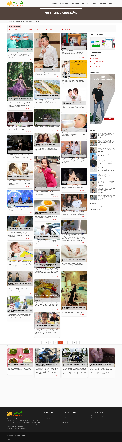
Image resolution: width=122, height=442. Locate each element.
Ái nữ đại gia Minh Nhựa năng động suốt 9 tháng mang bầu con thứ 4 (106, 183)
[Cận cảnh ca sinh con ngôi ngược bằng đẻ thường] (101, 357)
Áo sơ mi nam (96, 207)
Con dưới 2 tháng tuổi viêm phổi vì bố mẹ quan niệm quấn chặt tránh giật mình (45, 265)
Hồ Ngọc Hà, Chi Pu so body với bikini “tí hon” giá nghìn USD (106, 175)
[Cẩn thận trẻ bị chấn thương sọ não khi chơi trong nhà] (19, 223)
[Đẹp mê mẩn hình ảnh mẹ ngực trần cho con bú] (73, 253)
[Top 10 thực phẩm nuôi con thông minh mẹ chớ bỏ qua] (46, 207)
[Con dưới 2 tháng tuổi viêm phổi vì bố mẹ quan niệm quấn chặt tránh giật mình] (46, 257)
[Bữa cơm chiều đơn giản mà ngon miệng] (20, 357)
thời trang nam (68, 422)
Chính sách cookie (19, 435)
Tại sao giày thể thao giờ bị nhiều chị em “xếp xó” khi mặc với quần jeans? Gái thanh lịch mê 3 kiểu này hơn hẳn (106, 197)
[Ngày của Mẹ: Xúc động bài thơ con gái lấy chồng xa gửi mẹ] (73, 96)
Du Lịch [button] (93, 3)
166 (60, 342)
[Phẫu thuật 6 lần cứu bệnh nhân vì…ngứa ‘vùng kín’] (19, 42)
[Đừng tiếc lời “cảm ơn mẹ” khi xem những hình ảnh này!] (19, 143)
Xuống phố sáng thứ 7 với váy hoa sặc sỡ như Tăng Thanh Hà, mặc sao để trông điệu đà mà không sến (106, 142)
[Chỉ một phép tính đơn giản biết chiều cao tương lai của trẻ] (73, 68)
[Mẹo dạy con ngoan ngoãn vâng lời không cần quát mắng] (19, 304)
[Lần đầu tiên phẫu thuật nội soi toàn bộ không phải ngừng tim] (73, 226)
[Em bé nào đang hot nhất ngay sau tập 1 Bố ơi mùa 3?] (46, 173)
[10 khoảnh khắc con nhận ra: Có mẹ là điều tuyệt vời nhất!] (46, 117)
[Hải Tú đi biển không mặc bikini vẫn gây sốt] (93, 157)
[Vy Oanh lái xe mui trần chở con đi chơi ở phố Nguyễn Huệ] (46, 230)
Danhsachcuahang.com (98, 416)
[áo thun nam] (102, 99)
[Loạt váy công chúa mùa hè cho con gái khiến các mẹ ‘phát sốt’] (19, 81)
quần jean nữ (67, 418)
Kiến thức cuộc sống (19, 21)
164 (51, 342)
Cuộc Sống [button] (64, 3)
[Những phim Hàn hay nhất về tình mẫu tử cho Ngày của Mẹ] (46, 140)
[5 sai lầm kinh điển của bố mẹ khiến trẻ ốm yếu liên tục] (19, 251)
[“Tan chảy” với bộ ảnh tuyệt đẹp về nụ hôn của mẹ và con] (73, 176)
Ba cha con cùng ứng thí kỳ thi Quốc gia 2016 (46, 325)
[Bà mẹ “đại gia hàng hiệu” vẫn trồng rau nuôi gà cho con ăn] (73, 290)
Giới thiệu (10, 435)
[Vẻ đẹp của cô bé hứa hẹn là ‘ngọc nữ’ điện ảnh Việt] (73, 41)
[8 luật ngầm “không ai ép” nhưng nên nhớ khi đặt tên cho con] (19, 278)
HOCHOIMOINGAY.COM (40, 439)
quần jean (66, 416)
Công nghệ (48, 418)
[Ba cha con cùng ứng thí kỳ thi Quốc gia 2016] (46, 320)
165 (55, 342)
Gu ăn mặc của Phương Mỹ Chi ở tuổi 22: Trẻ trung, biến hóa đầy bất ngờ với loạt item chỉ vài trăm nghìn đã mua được (106, 162)
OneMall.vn (94, 418)
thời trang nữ (67, 420)
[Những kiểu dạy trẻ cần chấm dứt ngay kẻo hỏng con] (19, 170)
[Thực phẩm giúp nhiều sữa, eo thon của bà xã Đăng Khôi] (46, 290)
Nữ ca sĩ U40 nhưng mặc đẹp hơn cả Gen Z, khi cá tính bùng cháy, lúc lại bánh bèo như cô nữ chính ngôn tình (106, 148)
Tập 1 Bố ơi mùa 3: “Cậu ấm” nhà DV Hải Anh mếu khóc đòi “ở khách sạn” (19, 123)
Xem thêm (28, 59)
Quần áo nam (96, 209)
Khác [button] (110, 3)
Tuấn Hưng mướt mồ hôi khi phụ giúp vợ (45, 69)
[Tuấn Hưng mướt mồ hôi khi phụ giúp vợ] (46, 52)
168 (70, 342)
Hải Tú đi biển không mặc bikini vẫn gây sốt (106, 154)
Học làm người (50, 29)
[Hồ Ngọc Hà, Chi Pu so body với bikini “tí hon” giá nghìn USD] (93, 178)
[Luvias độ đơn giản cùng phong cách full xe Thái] (74, 357)
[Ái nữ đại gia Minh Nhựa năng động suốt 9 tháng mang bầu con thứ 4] (93, 185)
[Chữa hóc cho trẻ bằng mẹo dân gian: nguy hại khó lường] (46, 88)
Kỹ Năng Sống (68, 29)
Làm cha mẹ (14, 29)
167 (65, 342)
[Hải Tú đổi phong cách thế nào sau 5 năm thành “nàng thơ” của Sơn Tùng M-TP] (93, 136)
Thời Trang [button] (75, 3)
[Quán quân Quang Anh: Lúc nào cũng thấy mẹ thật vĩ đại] (73, 201)
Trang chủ (9, 21)
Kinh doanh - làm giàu (34, 29)
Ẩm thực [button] (85, 3)
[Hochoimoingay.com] (15, 3)
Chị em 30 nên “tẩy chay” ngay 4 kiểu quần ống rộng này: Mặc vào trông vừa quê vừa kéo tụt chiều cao (106, 169)
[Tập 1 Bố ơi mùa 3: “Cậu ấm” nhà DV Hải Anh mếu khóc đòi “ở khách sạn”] (19, 118)
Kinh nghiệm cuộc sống (33, 21)
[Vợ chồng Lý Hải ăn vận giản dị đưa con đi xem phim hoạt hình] (73, 148)
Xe (45, 416)
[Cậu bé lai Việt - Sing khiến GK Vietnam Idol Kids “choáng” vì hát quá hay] (19, 197)
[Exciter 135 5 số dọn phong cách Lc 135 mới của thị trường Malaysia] (47, 357)
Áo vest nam (105, 207)
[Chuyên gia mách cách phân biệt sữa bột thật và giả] (73, 122)
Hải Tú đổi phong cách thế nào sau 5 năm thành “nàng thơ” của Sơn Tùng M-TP (106, 134)
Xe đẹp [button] (54, 3)
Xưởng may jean (96, 52)
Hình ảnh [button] (102, 3)
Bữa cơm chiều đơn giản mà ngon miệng (18, 364)
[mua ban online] (102, 43)
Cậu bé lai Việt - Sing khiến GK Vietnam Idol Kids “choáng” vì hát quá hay (19, 204)
